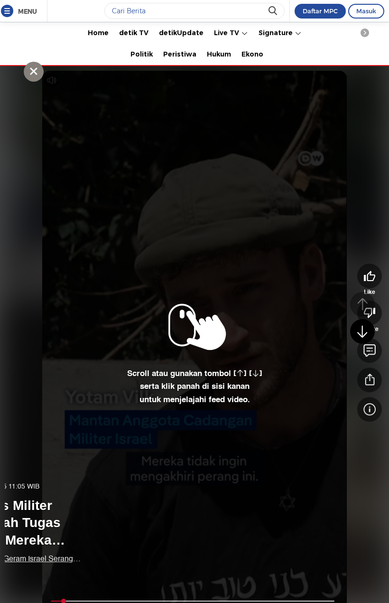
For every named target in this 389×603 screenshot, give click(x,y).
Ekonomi (256, 54)
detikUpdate (181, 33)
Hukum (219, 54)
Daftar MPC (320, 11)
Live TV (227, 33)
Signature (277, 33)
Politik (141, 54)
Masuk (366, 11)
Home (98, 33)
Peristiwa (179, 54)
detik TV (133, 33)
